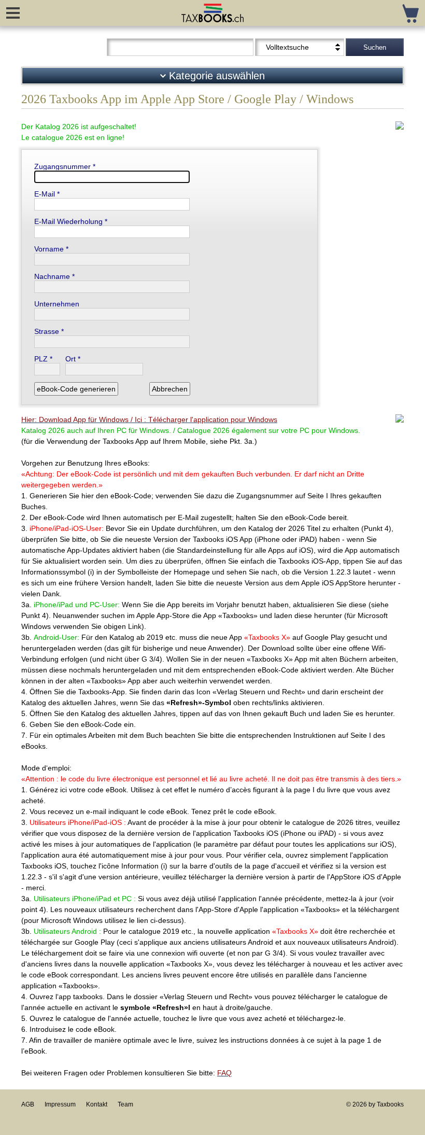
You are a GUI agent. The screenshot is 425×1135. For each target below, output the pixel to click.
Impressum (60, 1104)
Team (125, 1104)
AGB (27, 1104)
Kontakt (96, 1104)
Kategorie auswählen (215, 75)
